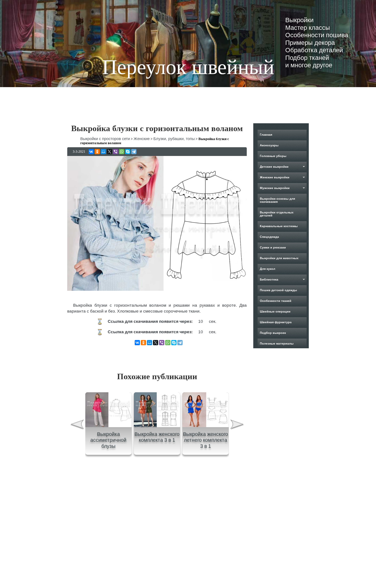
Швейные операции (275, 311)
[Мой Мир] (103, 151)
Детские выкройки (274, 166)
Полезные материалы (277, 343)
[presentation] (77, 425)
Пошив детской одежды (278, 290)
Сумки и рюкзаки (273, 247)
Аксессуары (269, 145)
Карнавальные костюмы (279, 226)
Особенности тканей (275, 301)
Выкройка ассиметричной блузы (108, 440)
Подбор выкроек (273, 333)
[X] (109, 151)
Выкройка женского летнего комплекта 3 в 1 (205, 440)
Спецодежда (269, 237)
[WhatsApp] (121, 151)
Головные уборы (273, 156)
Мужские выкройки (275, 188)
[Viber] (115, 151)
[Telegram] (133, 151)
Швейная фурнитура (276, 322)
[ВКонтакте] (91, 151)
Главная (266, 134)
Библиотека (269, 279)
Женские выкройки (274, 177)
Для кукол (267, 269)
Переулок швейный (188, 67)
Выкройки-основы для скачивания (277, 200)
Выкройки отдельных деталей (277, 214)
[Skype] (127, 151)
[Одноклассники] (97, 151)
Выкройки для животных (279, 258)
